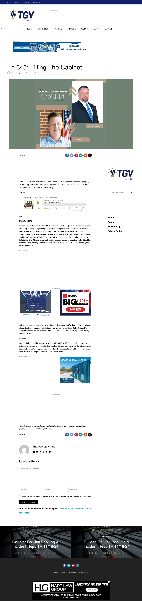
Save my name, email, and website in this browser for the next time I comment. (56, 496)
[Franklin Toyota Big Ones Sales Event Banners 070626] (75, 302)
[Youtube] (73, 565)
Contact (112, 222)
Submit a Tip (114, 226)
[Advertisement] (87, 16)
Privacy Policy (115, 230)
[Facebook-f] (64, 565)
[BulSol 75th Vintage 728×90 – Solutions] (50, 46)
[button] (2, 28)
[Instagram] (77, 565)
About (111, 217)
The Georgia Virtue (19, 73)
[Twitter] (68, 565)
